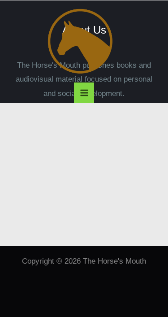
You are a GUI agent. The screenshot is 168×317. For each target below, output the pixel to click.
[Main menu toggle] (84, 93)
